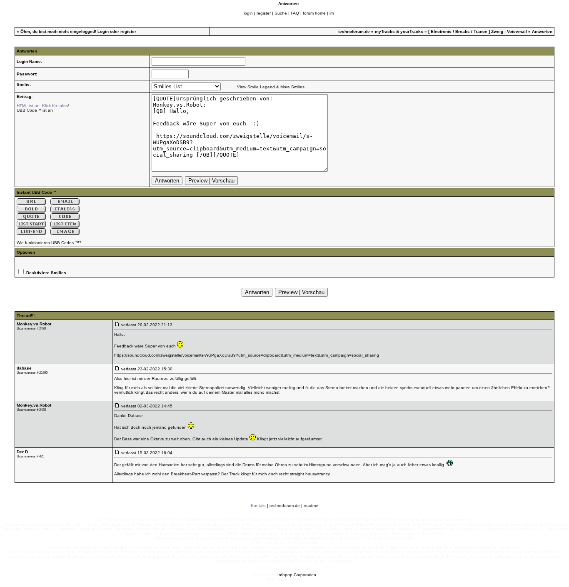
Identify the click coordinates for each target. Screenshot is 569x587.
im (331, 13)
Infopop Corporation (296, 574)
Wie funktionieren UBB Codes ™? (49, 242)
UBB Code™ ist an (35, 110)
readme (311, 505)
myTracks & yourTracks (399, 31)
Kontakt (258, 505)
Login (103, 31)
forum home (314, 13)
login (248, 13)
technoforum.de (354, 31)
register (264, 13)
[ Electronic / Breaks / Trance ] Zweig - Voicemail (478, 31)
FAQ (295, 13)
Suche (281, 13)
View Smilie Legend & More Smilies (270, 87)
